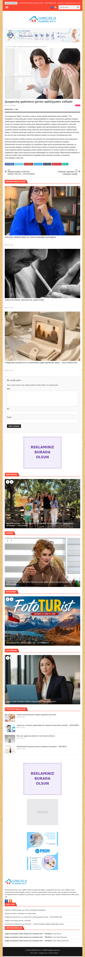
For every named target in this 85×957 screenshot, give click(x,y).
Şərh (8, 389)
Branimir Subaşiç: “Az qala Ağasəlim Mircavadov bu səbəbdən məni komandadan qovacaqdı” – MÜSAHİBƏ (40, 525)
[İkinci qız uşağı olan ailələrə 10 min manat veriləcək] (10, 739)
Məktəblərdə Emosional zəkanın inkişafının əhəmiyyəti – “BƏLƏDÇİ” (42, 747)
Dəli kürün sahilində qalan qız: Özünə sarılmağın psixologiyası (30, 238)
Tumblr (47, 165)
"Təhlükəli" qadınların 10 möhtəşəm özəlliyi (67, 173)
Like (78, 106)
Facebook (10, 165)
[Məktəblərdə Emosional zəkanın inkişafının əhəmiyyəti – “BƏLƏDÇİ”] (10, 750)
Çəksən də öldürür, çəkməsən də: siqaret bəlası (24, 301)
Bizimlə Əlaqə (53, 953)
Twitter (20, 165)
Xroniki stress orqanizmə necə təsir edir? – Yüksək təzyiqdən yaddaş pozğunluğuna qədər (34, 925)
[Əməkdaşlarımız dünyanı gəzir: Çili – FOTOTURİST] (42, 621)
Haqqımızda (43, 953)
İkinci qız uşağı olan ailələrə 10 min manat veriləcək (36, 737)
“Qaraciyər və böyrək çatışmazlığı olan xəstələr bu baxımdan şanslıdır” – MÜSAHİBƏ (48, 726)
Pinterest (57, 165)
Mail (66, 165)
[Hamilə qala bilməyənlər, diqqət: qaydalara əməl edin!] (10, 718)
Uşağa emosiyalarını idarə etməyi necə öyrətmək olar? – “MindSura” (29, 934)
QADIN (14, 47)
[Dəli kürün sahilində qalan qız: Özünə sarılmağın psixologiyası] (42, 211)
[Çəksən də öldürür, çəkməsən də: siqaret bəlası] (42, 274)
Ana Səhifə (8, 47)
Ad (8, 409)
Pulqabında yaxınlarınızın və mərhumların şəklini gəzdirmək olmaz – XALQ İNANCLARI (41, 363)
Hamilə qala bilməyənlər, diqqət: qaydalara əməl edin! (36, 715)
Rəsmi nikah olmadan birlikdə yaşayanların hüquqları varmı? (31, 702)
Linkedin (39, 165)
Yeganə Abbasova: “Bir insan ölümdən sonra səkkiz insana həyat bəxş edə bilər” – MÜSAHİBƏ (40, 584)
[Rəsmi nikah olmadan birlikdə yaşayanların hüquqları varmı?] (42, 680)
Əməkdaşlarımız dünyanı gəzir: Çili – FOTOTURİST (27, 644)
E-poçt (9, 418)
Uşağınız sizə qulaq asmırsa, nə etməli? (39, 3)
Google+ (29, 165)
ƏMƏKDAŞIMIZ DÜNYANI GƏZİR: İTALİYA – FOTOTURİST (21, 173)
